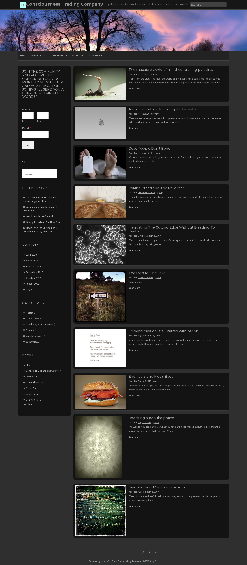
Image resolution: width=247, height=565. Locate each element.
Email (26, 128)
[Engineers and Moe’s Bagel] (100, 391)
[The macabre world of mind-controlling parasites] (100, 83)
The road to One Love (147, 273)
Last (39, 121)
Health (29, 312)
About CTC (78, 55)
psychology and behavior (39, 324)
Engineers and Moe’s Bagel (151, 376)
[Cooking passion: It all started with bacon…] (100, 348)
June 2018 (31, 254)
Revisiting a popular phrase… (153, 418)
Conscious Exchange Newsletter (43, 370)
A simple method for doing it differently (162, 109)
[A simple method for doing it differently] (100, 122)
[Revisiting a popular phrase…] (98, 446)
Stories (30, 330)
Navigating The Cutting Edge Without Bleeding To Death (172, 229)
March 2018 (32, 260)
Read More (134, 88)
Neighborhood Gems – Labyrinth (157, 487)
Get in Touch (95, 55)
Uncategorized (34, 336)
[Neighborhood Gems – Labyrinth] (100, 510)
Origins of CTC (38, 55)
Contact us (31, 376)
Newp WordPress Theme (112, 561)
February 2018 (33, 266)
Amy (155, 74)
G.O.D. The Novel (59, 55)
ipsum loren (32, 394)
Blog (28, 365)
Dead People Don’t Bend (150, 148)
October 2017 (33, 278)
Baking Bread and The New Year (156, 188)
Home (23, 55)
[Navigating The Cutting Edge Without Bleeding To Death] (100, 244)
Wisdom (30, 341)
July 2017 (31, 289)
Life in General (33, 318)
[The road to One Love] (100, 296)
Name (27, 109)
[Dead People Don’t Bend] (100, 162)
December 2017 (34, 272)
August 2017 (32, 283)
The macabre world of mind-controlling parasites (171, 70)
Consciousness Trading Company (64, 4)
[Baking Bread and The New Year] (100, 201)
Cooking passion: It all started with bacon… (165, 331)
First (24, 121)
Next (157, 552)
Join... (28, 145)
